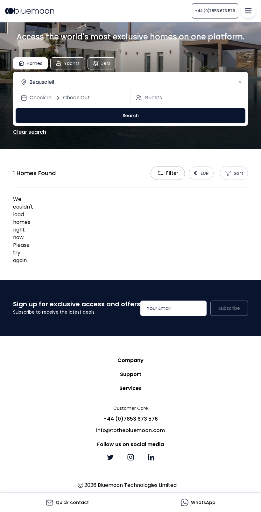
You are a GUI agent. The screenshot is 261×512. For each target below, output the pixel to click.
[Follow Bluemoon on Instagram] (130, 457)
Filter (172, 173)
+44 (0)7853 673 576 (215, 10)
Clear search (29, 132)
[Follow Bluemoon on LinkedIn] (151, 457)
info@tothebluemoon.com (130, 430)
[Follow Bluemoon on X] (110, 457)
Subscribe (229, 308)
